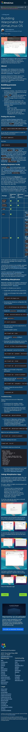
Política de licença (6, 695)
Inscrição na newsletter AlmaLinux (13, 629)
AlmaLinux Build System (20, 268)
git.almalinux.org (15, 266)
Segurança (4, 683)
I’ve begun (10, 58)
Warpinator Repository (16, 471)
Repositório (4, 669)
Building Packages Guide (13, 119)
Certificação (4, 662)
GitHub (3, 665)
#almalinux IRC (19, 680)
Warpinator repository (7, 154)
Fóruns (17, 664)
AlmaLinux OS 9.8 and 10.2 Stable (9, 7)
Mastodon (18, 670)
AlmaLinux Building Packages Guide (13, 170)
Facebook (17, 675)
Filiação (3, 672)
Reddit (17, 669)
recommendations (20, 519)
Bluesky (17, 672)
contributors (10, 73)
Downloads (4, 670)
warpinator (15, 285)
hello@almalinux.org (6, 656)
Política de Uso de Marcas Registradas (6, 698)
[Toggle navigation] (25, 2)
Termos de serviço (6, 694)
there (22, 276)
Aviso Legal (4, 689)
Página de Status (5, 679)
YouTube (17, 679)
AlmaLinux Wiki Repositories (11, 103)
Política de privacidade (4, 691)
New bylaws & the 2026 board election (9, 8)
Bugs (2, 667)
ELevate (3, 674)
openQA (3, 680)
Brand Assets (4, 700)
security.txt (4, 675)
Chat (16, 662)
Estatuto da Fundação (4, 703)
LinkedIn (17, 677)
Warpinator (4, 69)
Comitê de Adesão (6, 710)
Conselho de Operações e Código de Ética (6, 707)
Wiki (2, 660)
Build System (4, 682)
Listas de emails (5, 677)
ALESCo (3, 664)
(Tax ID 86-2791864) (11, 714)
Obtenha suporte (20, 660)
